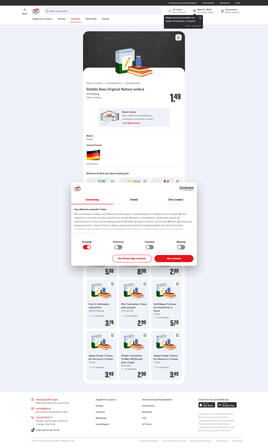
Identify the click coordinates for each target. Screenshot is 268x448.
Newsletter (225, 3)
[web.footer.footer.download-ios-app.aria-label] (206, 404)
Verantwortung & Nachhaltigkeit (183, 3)
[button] (94, 83)
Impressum (237, 440)
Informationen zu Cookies (174, 440)
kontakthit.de (43, 408)
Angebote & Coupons (42, 18)
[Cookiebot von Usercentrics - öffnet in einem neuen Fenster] (181, 188)
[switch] (118, 247)
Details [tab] (134, 199)
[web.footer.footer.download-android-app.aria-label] (227, 404)
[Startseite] (35, 11)
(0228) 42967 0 (44, 417)
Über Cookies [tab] (175, 199)
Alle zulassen (174, 258)
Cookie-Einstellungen (148, 440)
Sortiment (75, 18)
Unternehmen (208, 3)
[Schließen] (200, 18)
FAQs (237, 3)
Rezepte (61, 18)
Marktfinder (91, 18)
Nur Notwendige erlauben (132, 258)
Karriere (105, 18)
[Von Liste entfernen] (112, 182)
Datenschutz (222, 440)
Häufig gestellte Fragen (47, 399)
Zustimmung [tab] (92, 199)
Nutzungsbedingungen (201, 440)
